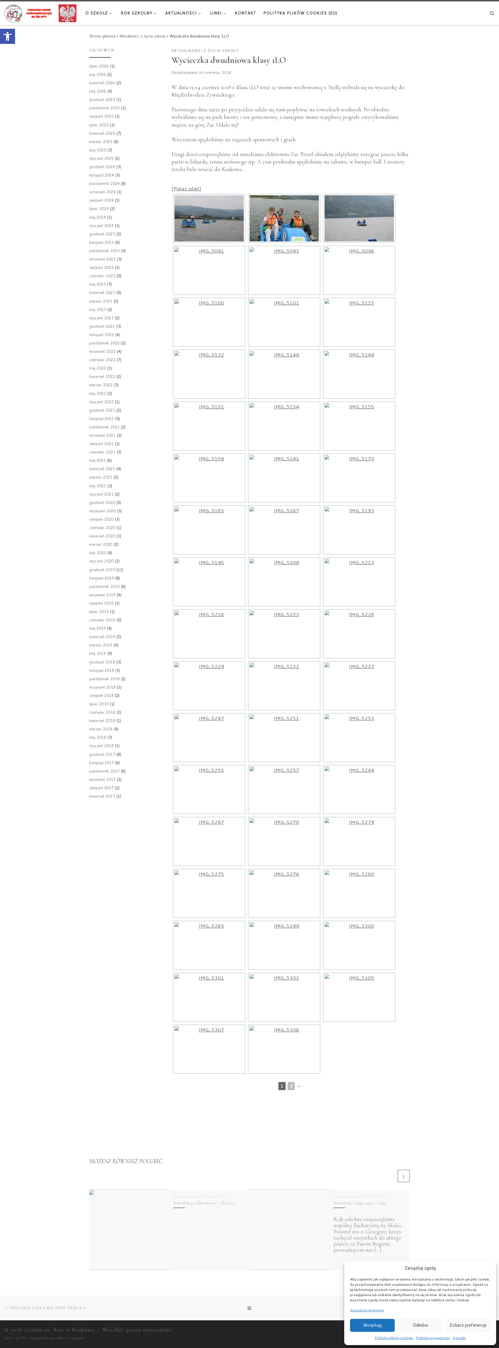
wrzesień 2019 (102, 594)
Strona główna (102, 36)
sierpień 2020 (101, 519)
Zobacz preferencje (468, 1325)
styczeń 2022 (101, 401)
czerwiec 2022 (102, 359)
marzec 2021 (100, 477)
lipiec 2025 (99, 125)
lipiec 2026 (99, 66)
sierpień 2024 (101, 200)
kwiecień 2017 (102, 796)
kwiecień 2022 (102, 376)
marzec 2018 (100, 729)
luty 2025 (97, 150)
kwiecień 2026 (102, 82)
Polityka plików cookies (394, 1337)
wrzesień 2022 (102, 351)
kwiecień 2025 (102, 133)
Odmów (420, 1325)
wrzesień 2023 (102, 259)
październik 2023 (104, 250)
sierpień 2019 (101, 603)
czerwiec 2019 (102, 620)
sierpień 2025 (101, 116)
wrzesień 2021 (102, 435)
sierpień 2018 (101, 695)
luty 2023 (97, 309)
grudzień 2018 (102, 662)
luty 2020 (97, 552)
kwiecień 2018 (102, 720)
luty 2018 (97, 737)
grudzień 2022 (102, 326)
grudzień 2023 (102, 234)
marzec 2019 (100, 645)
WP (23, 1338)
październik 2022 (104, 343)
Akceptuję (372, 1325)
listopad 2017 (101, 762)
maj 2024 (97, 217)
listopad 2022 (101, 334)
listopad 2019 (101, 578)
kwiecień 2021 (102, 468)
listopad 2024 (101, 175)
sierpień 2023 (101, 267)
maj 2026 (97, 74)
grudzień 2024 (102, 166)
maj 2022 (97, 368)
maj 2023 (97, 284)
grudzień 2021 (102, 410)
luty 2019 (97, 653)
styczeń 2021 (101, 494)
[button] (7, 36)
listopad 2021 (101, 418)
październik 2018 (104, 678)
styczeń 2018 (101, 745)
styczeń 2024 (101, 225)
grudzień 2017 (102, 754)
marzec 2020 (100, 544)
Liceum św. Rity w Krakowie (60, 1329)
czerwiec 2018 (102, 712)
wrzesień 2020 (102, 510)
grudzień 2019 (102, 569)
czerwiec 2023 (102, 275)
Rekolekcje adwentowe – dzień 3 (203, 1203)
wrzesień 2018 (102, 687)
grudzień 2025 (102, 99)
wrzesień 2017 (102, 779)
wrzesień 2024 (102, 191)
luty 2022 (97, 393)
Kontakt (459, 1337)
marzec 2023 (100, 301)
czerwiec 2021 (102, 452)
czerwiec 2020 (102, 527)
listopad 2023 (101, 242)
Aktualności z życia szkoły (142, 36)
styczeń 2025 (101, 158)
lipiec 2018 (99, 703)
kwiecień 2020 (102, 536)
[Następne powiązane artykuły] (404, 1176)
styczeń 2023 (101, 317)
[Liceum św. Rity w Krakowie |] (40, 13)
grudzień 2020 (102, 502)
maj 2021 (97, 460)
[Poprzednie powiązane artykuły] (390, 1176)
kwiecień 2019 (102, 636)
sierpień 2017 (101, 787)
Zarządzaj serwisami (367, 1310)
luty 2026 (97, 91)
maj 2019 (97, 628)
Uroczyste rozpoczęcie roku (360, 1203)
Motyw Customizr (72, 1338)
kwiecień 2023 (102, 292)
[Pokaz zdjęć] (186, 188)
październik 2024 (104, 183)
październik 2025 (104, 107)
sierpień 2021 (101, 443)
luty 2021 (97, 485)
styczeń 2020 (101, 561)
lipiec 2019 (99, 611)
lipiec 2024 (99, 208)
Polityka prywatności (433, 1337)
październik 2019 (104, 586)
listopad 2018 (101, 670)
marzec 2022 (100, 384)
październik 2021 (104, 427)
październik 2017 (104, 771)
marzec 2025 (100, 141)
